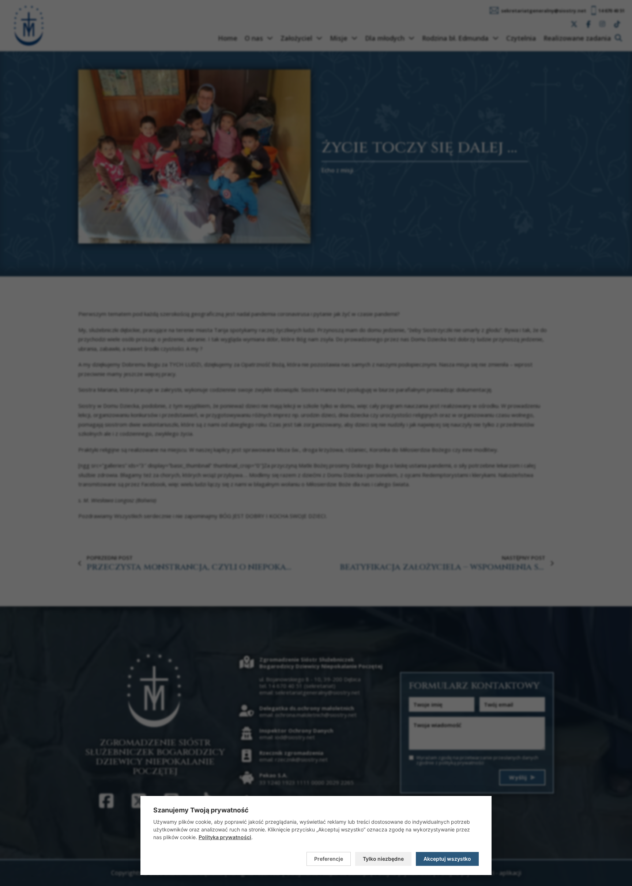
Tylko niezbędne (383, 859)
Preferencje (328, 859)
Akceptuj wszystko (447, 859)
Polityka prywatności (225, 837)
